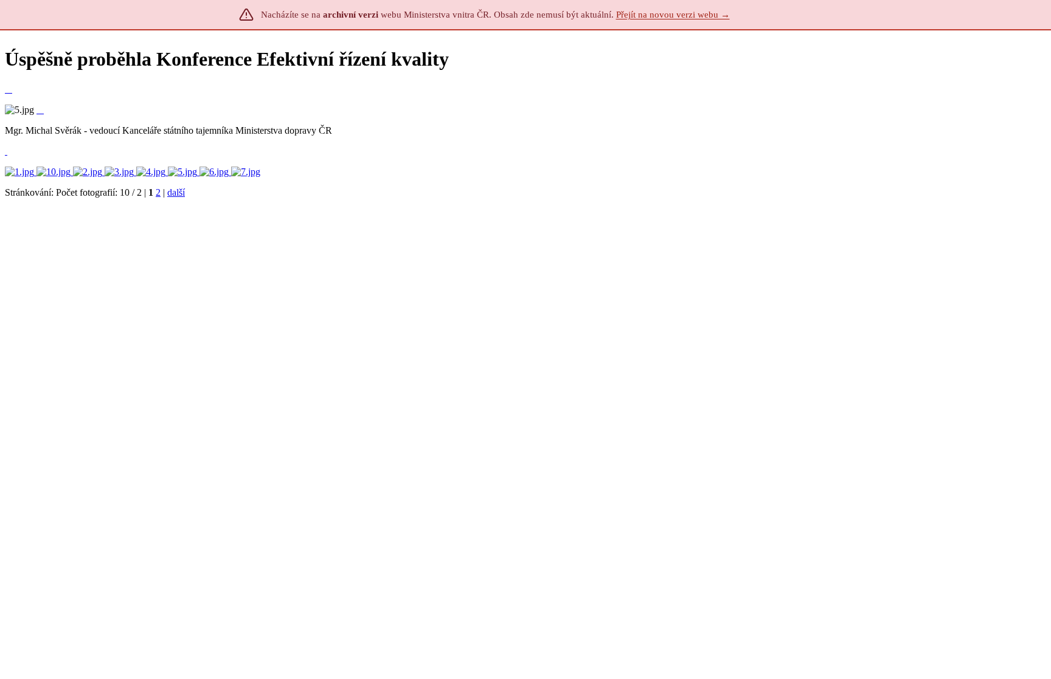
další (176, 192)
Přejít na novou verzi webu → (673, 14)
